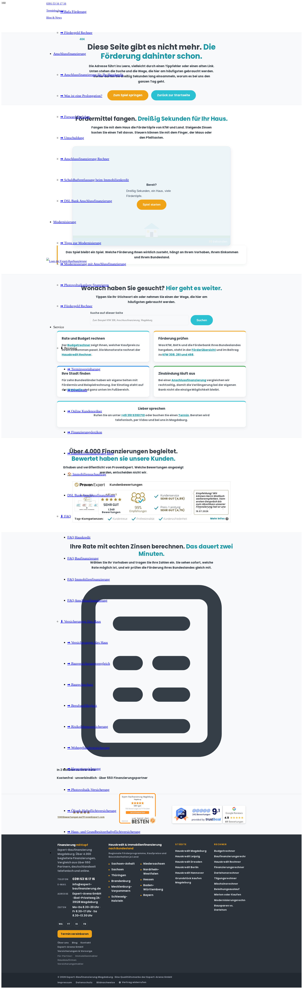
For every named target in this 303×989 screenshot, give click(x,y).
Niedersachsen (154, 863)
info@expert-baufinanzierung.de (86, 886)
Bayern (148, 895)
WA (61, 923)
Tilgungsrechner (225, 878)
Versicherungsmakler (70, 963)
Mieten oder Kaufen (227, 894)
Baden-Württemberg (153, 887)
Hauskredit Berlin (186, 867)
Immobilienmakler (86, 955)
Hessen (148, 879)
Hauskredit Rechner (227, 862)
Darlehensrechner (226, 873)
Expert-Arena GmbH (70, 947)
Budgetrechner (224, 851)
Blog (75, 942)
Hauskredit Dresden (188, 862)
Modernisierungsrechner (231, 900)
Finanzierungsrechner (229, 867)
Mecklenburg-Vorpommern (121, 889)
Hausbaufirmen (67, 960)
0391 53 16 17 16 (83, 879)
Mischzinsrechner (226, 883)
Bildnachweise (105, 982)
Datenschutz (84, 982)
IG (76, 923)
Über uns (63, 942)
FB (84, 923)
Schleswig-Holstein (119, 899)
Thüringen (118, 875)
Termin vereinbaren (75, 934)
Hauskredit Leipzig (187, 856)
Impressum (65, 982)
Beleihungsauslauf (227, 889)
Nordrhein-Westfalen (151, 871)
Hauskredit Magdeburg (190, 851)
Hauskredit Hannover (189, 873)
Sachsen (117, 869)
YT (68, 923)
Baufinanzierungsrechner (231, 856)
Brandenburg (120, 881)
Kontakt (85, 942)
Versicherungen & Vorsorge (75, 951)
